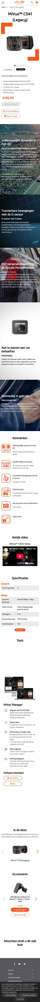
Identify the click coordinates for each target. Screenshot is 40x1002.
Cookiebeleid (20, 999)
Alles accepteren (11, 995)
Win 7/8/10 (13, 778)
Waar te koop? (12, 116)
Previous (4, 899)
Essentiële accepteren (29, 995)
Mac (13, 784)
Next (36, 899)
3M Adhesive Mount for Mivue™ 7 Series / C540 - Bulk (20, 899)
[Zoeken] (32, 2)
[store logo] (20, 3)
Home (3, 7)
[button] (15, 65)
